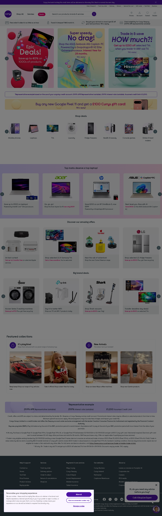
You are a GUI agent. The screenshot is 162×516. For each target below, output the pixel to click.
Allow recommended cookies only (78, 500)
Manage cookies (78, 506)
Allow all (79, 494)
